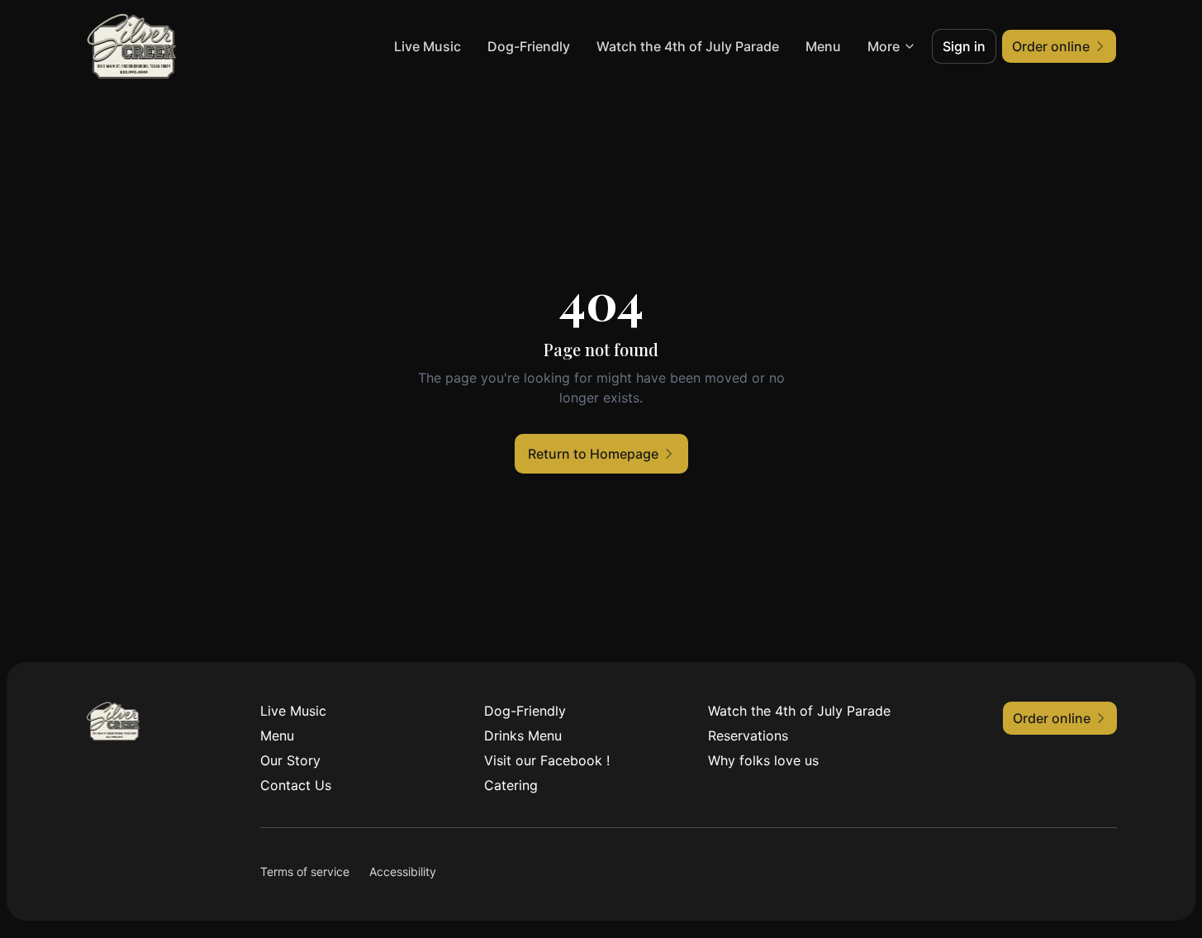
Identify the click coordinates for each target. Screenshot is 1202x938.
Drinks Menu (523, 735)
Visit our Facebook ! (547, 760)
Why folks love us (763, 760)
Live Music (427, 46)
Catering (511, 785)
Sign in (964, 46)
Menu (823, 46)
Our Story (290, 760)
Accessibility (402, 871)
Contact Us (295, 785)
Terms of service (304, 871)
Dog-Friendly (528, 46)
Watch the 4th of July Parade (687, 46)
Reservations (748, 735)
